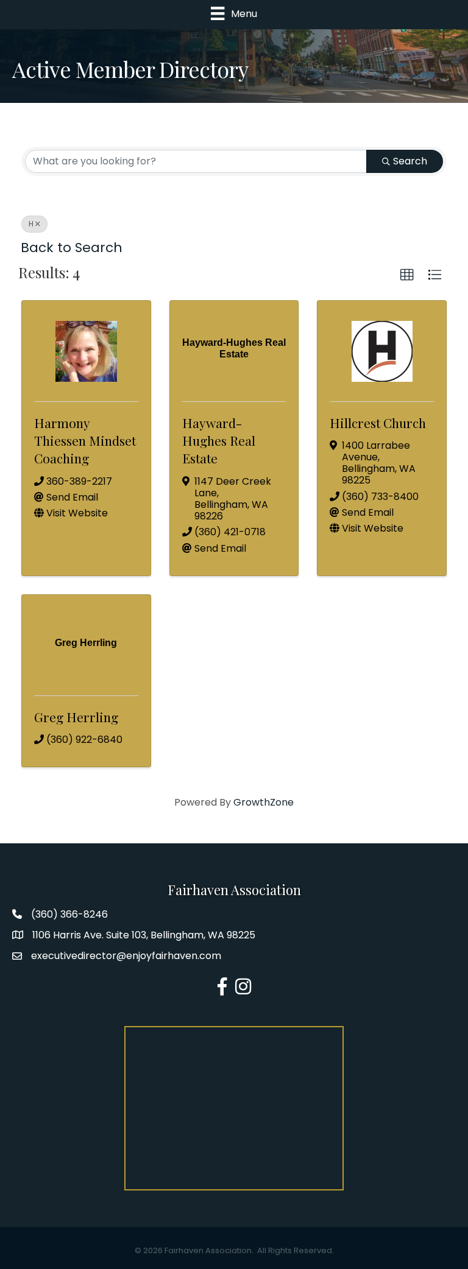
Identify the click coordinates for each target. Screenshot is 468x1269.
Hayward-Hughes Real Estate (218, 440)
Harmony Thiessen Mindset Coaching (85, 440)
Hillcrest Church (378, 422)
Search (410, 161)
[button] (407, 275)
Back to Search (71, 247)
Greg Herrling (76, 716)
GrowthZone (263, 802)
